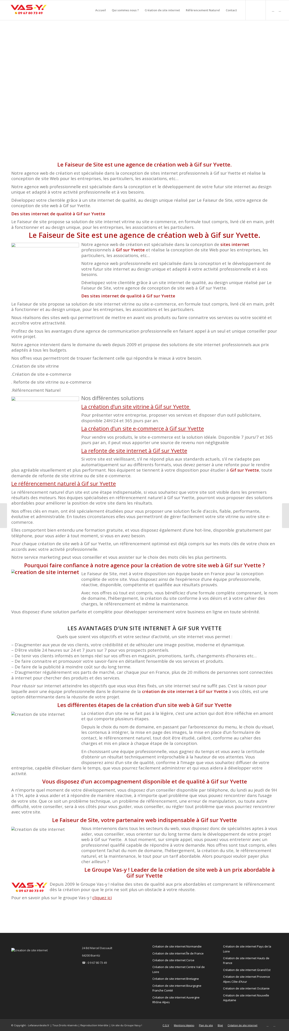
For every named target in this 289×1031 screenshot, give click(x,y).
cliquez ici (102, 897)
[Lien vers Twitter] (273, 10)
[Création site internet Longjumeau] (3, 515)
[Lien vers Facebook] (279, 10)
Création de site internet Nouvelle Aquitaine (246, 997)
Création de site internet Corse (173, 960)
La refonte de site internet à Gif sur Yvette (134, 450)
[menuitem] (100, 10)
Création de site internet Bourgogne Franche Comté (176, 988)
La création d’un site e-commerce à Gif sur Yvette (142, 428)
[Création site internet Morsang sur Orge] (285, 515)
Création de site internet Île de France (178, 953)
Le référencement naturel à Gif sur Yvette (63, 483)
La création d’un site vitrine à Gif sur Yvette (136, 406)
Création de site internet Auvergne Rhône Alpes (176, 999)
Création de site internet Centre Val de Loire (178, 969)
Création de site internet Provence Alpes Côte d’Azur (246, 979)
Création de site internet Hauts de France (246, 960)
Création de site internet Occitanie (246, 988)
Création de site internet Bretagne (175, 979)
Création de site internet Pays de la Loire (247, 948)
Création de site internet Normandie (177, 946)
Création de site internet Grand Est (246, 970)
